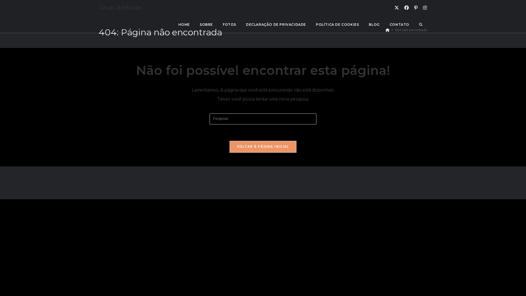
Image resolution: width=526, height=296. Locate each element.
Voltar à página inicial (263, 147)
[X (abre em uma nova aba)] (397, 7)
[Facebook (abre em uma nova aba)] (406, 7)
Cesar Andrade (120, 8)
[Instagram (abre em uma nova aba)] (425, 7)
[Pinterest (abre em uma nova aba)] (415, 7)
